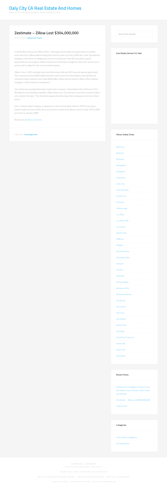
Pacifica (119, 269)
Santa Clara (121, 325)
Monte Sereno (122, 251)
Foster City (121, 196)
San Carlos (121, 306)
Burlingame (121, 165)
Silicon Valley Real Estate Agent (77, 467)
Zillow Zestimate (34, 119)
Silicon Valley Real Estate (80, 481)
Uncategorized (30, 134)
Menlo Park (121, 233)
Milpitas (119, 245)
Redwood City (122, 288)
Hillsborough (121, 208)
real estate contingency (126, 437)
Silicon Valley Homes (59, 481)
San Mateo (121, 319)
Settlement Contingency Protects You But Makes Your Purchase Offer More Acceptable (133, 390)
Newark (120, 263)
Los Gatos (120, 226)
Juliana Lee (77, 464)
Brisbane (120, 159)
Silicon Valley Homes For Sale (104, 481)
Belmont (120, 153)
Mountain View (123, 257)
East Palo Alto (122, 190)
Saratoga (120, 331)
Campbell (120, 171)
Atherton (120, 147)
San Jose (120, 312)
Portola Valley (122, 282)
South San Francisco (125, 337)
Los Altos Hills (122, 220)
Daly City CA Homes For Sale (90, 477)
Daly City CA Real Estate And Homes (45, 8)
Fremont (120, 202)
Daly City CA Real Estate (118, 477)
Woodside (121, 355)
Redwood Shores (124, 294)
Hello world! (121, 406)
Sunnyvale (120, 343)
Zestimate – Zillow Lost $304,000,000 (133, 400)
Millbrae (120, 239)
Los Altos (120, 214)
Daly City (120, 183)
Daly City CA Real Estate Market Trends (56, 477)
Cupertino (120, 177)
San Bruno (120, 300)
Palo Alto (120, 276)
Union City (120, 349)
